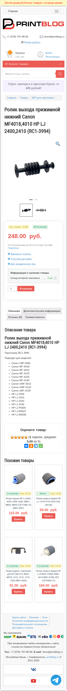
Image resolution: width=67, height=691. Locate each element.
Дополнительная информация (42, 311)
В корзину (26, 288)
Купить (18, 519)
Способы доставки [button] (21, 259)
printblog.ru (53, 657)
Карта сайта (19, 617)
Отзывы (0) (15, 317)
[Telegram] (36, 446)
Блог (45, 617)
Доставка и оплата (22, 627)
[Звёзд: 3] (19, 437)
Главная (13, 11)
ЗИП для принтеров (43, 97)
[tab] (33, 253)
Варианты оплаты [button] (21, 254)
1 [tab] (31, 201)
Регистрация (53, 56)
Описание (14, 311)
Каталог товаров (18, 63)
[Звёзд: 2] (15, 437)
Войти (49, 53)
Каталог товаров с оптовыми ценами (33, 3)
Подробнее (13, 248)
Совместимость (35, 317)
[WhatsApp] (41, 446)
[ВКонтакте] (26, 446)
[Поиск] (60, 74)
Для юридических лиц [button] (23, 263)
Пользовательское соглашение (29, 624)
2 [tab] (36, 201)
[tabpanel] (33, 168)
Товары (24, 97)
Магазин (34, 617)
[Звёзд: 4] (22, 437)
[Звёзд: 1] (12, 437)
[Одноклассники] (31, 446)
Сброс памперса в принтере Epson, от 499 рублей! (33, 86)
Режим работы (32, 42)
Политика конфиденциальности (30, 620)
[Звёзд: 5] (26, 437)
